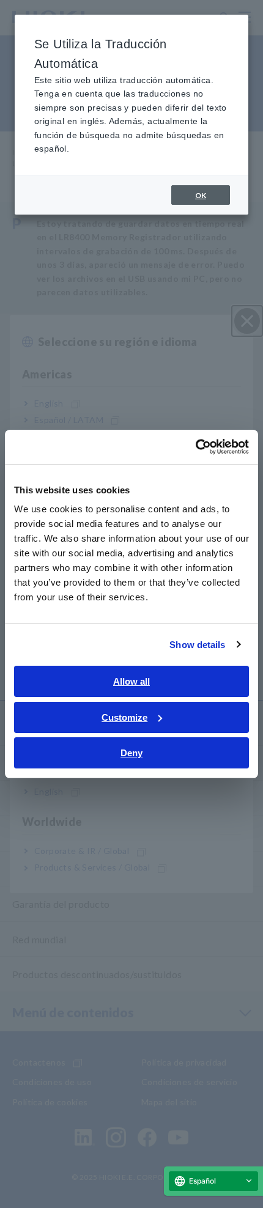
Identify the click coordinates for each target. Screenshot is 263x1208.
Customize (124, 717)
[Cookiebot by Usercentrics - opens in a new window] (195, 447)
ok (200, 195)
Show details (197, 644)
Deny (131, 753)
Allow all (131, 681)
